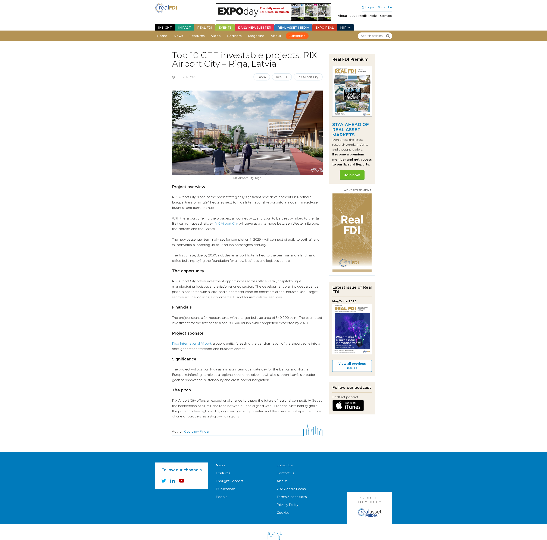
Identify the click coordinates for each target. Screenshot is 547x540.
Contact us (285, 473)
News (178, 36)
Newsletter (254, 27)
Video (216, 36)
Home (162, 36)
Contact (386, 16)
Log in (369, 7)
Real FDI (204, 27)
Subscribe (385, 7)
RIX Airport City (308, 77)
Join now (352, 175)
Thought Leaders (229, 481)
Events (225, 27)
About (342, 16)
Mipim (345, 27)
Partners (234, 36)
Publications (225, 489)
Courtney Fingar (196, 431)
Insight (165, 27)
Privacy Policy (287, 505)
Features (197, 36)
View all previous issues (352, 366)
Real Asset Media (293, 27)
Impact (184, 27)
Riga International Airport (191, 343)
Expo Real (324, 27)
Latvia (262, 77)
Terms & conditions (292, 497)
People (222, 497)
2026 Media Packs (364, 16)
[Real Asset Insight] (174, 8)
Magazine (256, 36)
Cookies (283, 513)
